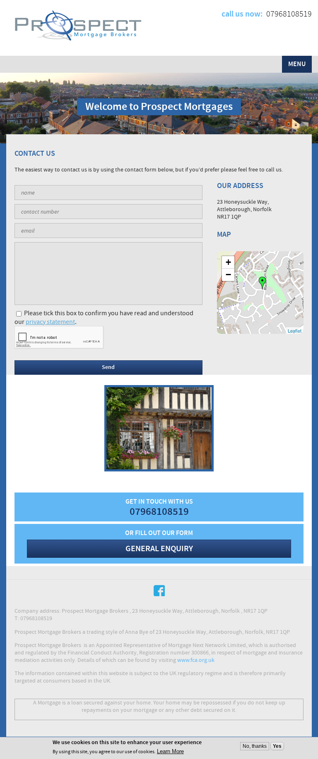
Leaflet (294, 330)
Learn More (170, 751)
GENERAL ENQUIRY (159, 548)
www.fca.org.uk (195, 660)
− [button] (228, 274)
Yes (277, 746)
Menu (297, 64)
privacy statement (50, 322)
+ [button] (228, 262)
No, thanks (255, 746)
